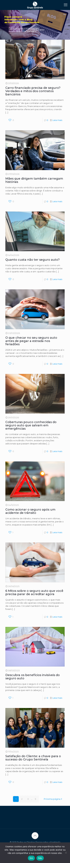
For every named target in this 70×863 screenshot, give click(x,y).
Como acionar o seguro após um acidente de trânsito (30, 511)
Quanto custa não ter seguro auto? (32, 260)
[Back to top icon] (35, 835)
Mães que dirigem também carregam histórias (34, 180)
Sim (31, 858)
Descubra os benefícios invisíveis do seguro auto (32, 676)
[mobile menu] (65, 5)
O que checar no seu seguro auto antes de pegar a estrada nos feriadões (31, 341)
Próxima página (52, 799)
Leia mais (57, 120)
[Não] (66, 852)
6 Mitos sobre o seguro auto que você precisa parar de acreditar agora (34, 592)
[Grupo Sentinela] (35, 5)
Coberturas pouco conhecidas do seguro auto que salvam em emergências (30, 425)
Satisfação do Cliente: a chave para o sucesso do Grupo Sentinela (33, 757)
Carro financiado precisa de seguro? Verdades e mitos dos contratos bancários (32, 91)
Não (40, 858)
